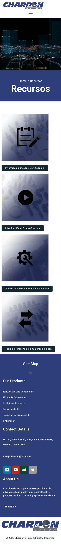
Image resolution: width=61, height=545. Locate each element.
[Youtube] (16, 470)
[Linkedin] (7, 470)
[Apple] (33, 470)
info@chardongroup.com (17, 456)
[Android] (24, 470)
